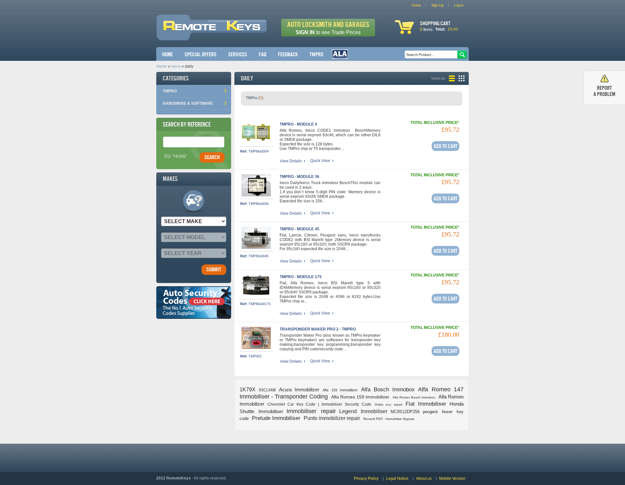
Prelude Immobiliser (276, 418)
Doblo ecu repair (389, 404)
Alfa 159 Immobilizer (340, 390)
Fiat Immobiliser (426, 404)
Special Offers (200, 54)
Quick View (320, 161)
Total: (440, 29)
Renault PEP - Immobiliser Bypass (388, 419)
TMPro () (254, 98)
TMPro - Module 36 (299, 176)
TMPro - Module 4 (298, 124)
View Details (291, 161)
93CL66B (267, 390)
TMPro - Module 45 (299, 229)
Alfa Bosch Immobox (388, 389)
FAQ (262, 54)
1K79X (248, 389)
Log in (459, 5)
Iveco (176, 66)
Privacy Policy (366, 478)
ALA (340, 54)
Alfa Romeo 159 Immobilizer (360, 396)
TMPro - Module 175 (301, 277)
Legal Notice (397, 478)
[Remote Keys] (211, 35)
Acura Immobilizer (299, 389)
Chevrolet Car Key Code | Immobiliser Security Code (319, 404)
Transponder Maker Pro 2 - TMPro (318, 329)
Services (237, 54)
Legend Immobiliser (363, 411)
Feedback (288, 54)
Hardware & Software (188, 103)
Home (167, 54)
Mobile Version (452, 478)
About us (424, 478)
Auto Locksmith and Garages (328, 27)
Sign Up (437, 5)
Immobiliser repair (311, 411)
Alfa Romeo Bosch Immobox (414, 397)
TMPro (316, 54)
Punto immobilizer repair (332, 418)
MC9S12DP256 (405, 411)
